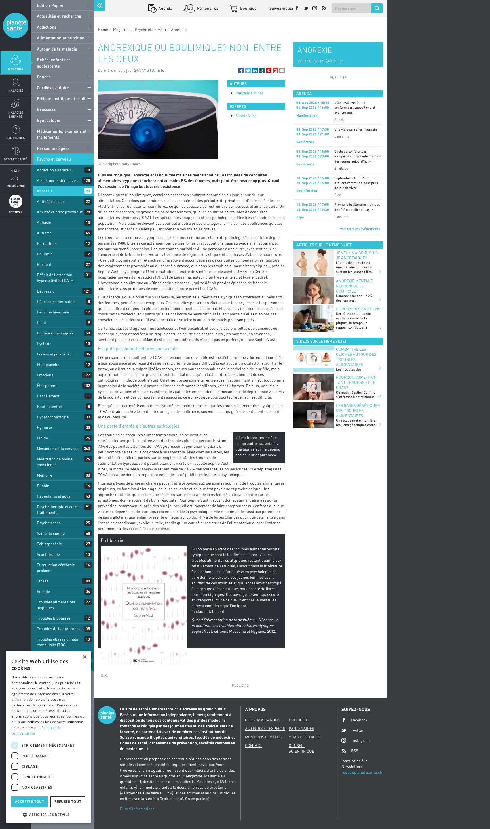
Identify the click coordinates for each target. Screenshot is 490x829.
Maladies (15, 90)
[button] (241, 70)
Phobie (43, 485)
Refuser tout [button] (67, 801)
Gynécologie (48, 120)
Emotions (45, 375)
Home (103, 29)
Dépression (47, 291)
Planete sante (15, 25)
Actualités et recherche (59, 15)
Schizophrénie (49, 543)
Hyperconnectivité (53, 416)
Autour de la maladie (57, 48)
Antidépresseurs (51, 201)
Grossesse (46, 109)
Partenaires (207, 8)
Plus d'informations (137, 808)
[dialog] (48, 737)
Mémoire (44, 475)
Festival (15, 212)
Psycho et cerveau (54, 158)
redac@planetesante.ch (361, 772)
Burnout (44, 264)
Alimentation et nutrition (61, 37)
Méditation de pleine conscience (54, 461)
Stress (42, 580)
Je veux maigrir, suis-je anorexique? (357, 255)
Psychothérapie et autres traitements (59, 509)
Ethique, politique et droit (61, 98)
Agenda (165, 8)
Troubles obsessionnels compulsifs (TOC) (57, 642)
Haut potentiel (49, 406)
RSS (354, 750)
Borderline (46, 243)
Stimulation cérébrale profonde (56, 567)
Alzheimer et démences (57, 180)
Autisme (44, 232)
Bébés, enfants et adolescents (53, 62)
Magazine (15, 69)
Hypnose (44, 427)
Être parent (47, 385)
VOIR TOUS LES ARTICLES (320, 60)
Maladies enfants (15, 114)
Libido (42, 437)
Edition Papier (50, 5)
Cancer (43, 76)
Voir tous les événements (360, 228)
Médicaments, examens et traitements (61, 134)
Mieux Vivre (16, 186)
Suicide (43, 591)
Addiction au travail (54, 169)
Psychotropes (49, 522)
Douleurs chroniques (55, 333)
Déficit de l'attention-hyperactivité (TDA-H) (56, 277)
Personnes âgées (53, 148)
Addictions (46, 27)
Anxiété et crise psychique (60, 211)
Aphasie (44, 222)
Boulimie (44, 253)
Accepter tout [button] (29, 801)
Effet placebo (48, 364)
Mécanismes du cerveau (58, 448)
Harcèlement (48, 396)
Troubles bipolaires (54, 618)
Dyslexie (44, 343)
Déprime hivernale (53, 312)
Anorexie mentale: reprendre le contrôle (355, 285)
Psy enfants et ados (53, 496)
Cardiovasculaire (53, 87)
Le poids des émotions (358, 308)
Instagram (361, 740)
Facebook (359, 720)
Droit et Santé (16, 159)
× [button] (84, 657)
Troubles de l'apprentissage (61, 628)
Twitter (357, 730)
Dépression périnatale (56, 301)
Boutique (248, 8)
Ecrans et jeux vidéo (54, 354)
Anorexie (44, 190)
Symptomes (16, 138)
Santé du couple (51, 533)
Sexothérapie (48, 554)
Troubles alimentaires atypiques (56, 604)
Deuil (41, 322)
